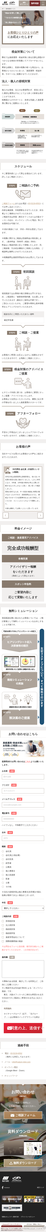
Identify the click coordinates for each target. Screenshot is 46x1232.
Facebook (7, 1187)
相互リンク (40, 1187)
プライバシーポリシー (28, 1217)
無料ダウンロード (25, 1162)
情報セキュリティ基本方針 (10, 1217)
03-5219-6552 (34, 203)
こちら (28, 761)
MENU (43, 4)
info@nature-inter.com (21, 1062)
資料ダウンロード (24, 3)
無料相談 (35, 3)
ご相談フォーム (8, 203)
